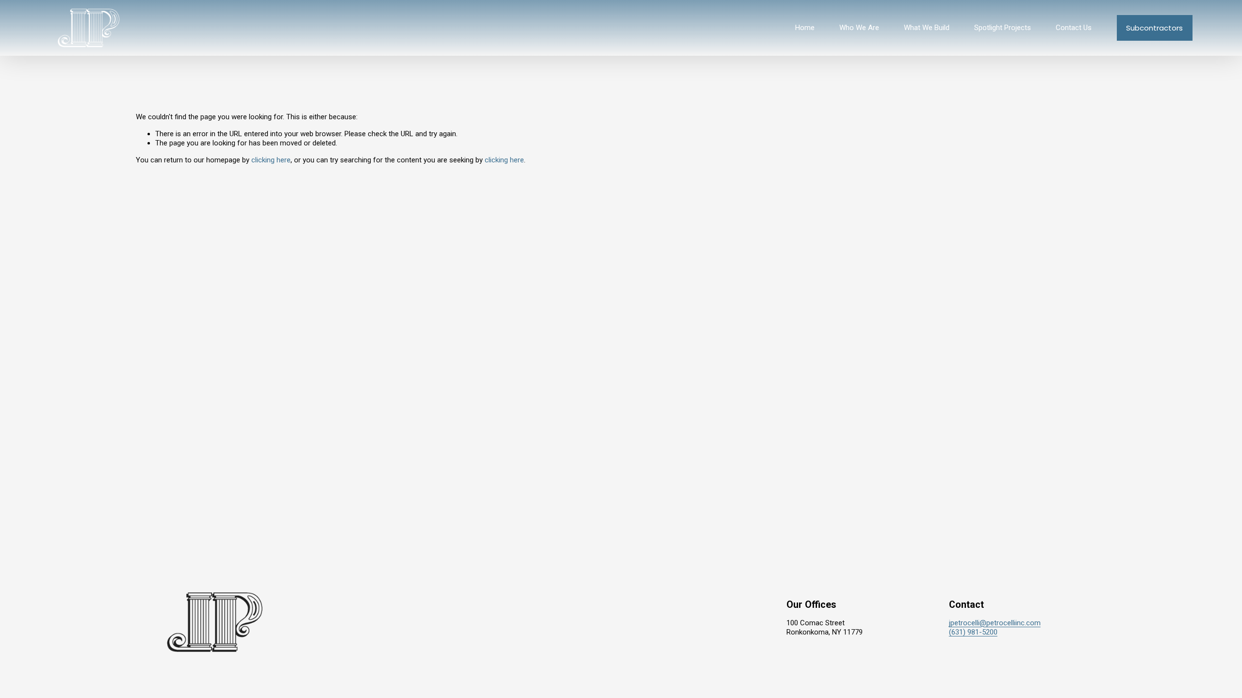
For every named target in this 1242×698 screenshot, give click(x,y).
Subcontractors (1154, 28)
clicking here (271, 160)
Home (805, 27)
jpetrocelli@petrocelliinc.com (995, 623)
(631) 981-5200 (973, 632)
